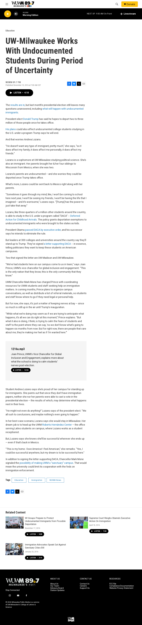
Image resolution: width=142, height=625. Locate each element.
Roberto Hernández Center (57, 424)
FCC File (112, 584)
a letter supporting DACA (57, 243)
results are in (17, 105)
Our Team (54, 586)
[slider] (20, 13)
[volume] (16, 14)
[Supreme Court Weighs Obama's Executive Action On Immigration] (79, 523)
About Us (54, 584)
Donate (130, 4)
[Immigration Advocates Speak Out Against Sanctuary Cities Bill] (15, 549)
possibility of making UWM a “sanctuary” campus (46, 462)
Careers (83, 586)
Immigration (36, 480)
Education (10, 30)
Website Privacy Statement (121, 588)
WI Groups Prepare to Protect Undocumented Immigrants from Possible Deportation (45, 521)
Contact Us (84, 584)
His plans (11, 129)
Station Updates (57, 590)
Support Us (85, 588)
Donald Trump (30, 118)
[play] (7, 14)
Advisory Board (57, 588)
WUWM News (55, 480)
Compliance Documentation (121, 586)
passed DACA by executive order (43, 229)
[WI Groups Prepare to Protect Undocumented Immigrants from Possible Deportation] (15, 523)
